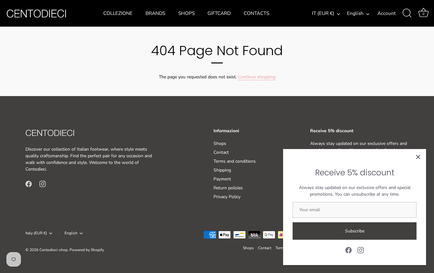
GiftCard (219, 13)
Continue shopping (256, 77)
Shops (186, 13)
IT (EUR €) (323, 13)
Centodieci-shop (53, 249)
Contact (221, 152)
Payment (222, 179)
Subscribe (354, 231)
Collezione (117, 13)
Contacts (256, 13)
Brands (155, 13)
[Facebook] (348, 250)
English (355, 13)
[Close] (418, 157)
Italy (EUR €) (36, 233)
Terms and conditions (235, 161)
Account (386, 13)
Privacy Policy (227, 197)
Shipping (222, 170)
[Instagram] (360, 250)
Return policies (228, 188)
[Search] (407, 13)
